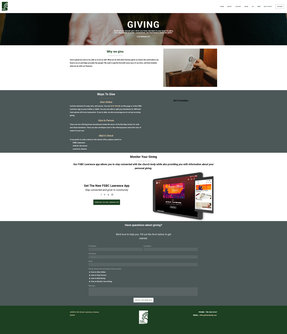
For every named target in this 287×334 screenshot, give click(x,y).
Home (222, 6)
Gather (238, 6)
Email (90, 261)
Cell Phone (92, 254)
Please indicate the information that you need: (105, 269)
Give (258, 6)
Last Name (147, 246)
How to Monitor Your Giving (101, 281)
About (229, 6)
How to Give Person (98, 275)
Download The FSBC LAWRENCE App (106, 202)
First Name (92, 246)
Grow (246, 6)
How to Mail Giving (98, 278)
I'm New (279, 6)
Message (92, 286)
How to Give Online (98, 272)
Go (253, 6)
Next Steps (268, 6)
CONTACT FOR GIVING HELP (143, 300)
